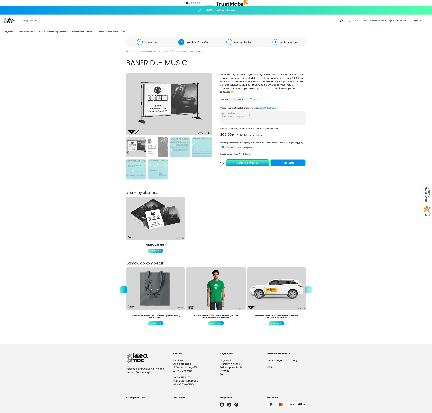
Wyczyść (256, 99)
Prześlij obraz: (226, 154)
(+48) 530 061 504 (359, 20)
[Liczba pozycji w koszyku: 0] (427, 20)
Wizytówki (8, 32)
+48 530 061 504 (186, 384)
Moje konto (226, 360)
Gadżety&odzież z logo (82, 32)
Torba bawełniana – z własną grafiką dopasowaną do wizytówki (156, 316)
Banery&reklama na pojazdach (52, 32)
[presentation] (123, 289)
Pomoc (224, 374)
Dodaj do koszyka (247, 163)
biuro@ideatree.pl (379, 20)
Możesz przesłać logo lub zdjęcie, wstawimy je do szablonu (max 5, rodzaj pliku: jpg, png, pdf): (261, 142)
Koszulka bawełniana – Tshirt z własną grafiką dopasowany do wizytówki (216, 316)
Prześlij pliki (229, 147)
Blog (269, 367)
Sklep (144, 51)
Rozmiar (224, 99)
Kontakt (224, 370)
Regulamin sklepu (230, 363)
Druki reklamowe (26, 32)
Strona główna (134, 51)
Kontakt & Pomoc (400, 20)
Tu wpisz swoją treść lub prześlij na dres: (248, 108)
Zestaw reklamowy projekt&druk (112, 32)
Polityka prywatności (231, 367)
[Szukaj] (341, 20)
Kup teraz (288, 163)
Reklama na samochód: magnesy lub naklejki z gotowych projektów (276, 316)
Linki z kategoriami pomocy (282, 360)
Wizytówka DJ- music (156, 245)
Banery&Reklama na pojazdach (159, 51)
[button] (222, 163)
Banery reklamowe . (180, 51)
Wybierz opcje (155, 251)
